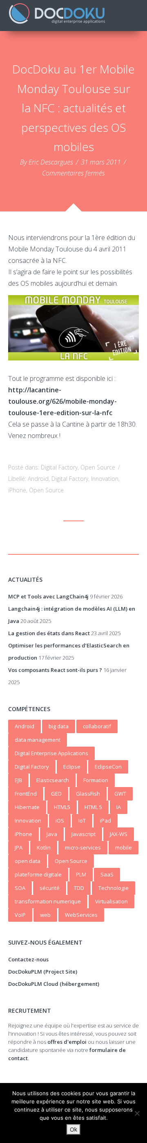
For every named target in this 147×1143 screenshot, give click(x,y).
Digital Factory (59, 467)
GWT (120, 793)
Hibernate (27, 807)
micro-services (83, 847)
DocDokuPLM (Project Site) (42, 971)
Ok (73, 1129)
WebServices (81, 914)
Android (38, 479)
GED (56, 793)
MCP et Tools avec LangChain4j (48, 596)
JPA (18, 847)
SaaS (107, 874)
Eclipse (71, 766)
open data (27, 861)
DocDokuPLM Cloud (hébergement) (53, 983)
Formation (95, 780)
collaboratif (97, 726)
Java (52, 834)
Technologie (113, 888)
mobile (123, 847)
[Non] (137, 1113)
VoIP (20, 914)
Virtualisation (111, 901)
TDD (79, 888)
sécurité (50, 888)
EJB (18, 780)
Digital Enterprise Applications (51, 753)
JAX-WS (118, 834)
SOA (20, 888)
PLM (81, 874)
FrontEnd (26, 793)
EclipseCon (108, 766)
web (45, 914)
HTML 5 (93, 807)
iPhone (17, 490)
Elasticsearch (52, 780)
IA (118, 807)
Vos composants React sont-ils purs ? (55, 670)
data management (37, 739)
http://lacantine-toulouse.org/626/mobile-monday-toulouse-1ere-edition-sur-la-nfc (62, 401)
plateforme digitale (38, 874)
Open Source (97, 467)
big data (59, 726)
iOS (60, 820)
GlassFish (88, 793)
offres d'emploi (67, 1041)
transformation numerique (48, 901)
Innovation (104, 479)
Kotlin (44, 847)
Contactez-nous (28, 959)
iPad (105, 820)
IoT (82, 820)
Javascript (83, 834)
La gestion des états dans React (49, 633)
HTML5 (62, 807)
